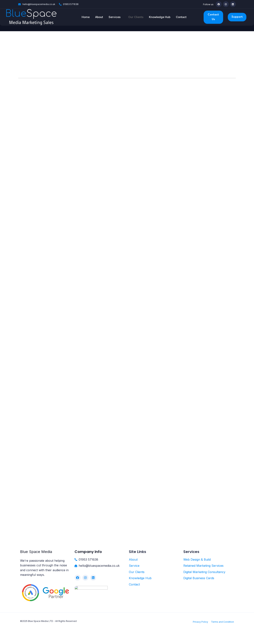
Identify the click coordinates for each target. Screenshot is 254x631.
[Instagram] (226, 4)
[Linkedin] (233, 4)
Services (114, 17)
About (99, 17)
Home (86, 17)
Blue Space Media (36, 551)
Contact (181, 17)
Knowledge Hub (159, 17)
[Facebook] (218, 4)
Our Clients (135, 17)
